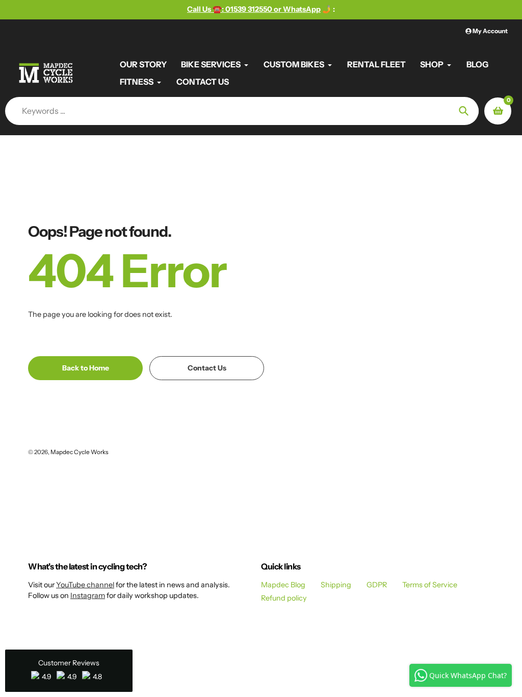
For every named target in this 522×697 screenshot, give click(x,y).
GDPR (377, 584)
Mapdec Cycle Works (79, 452)
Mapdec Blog (283, 584)
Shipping (336, 584)
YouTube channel (85, 584)
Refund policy (284, 598)
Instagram (87, 595)
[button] (69, 671)
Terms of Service (429, 584)
